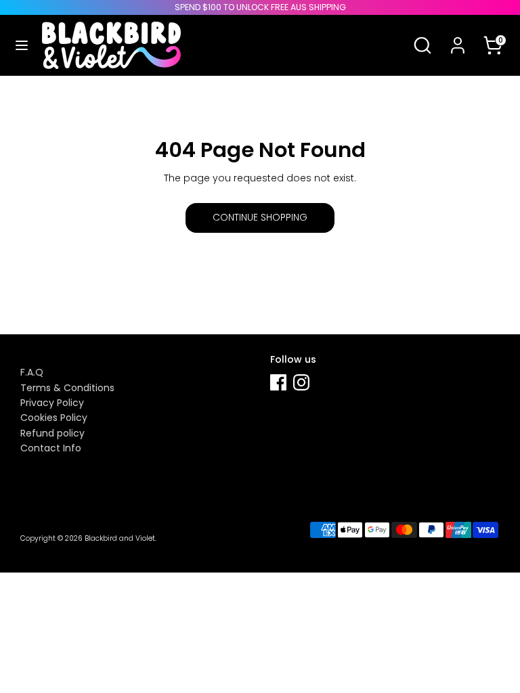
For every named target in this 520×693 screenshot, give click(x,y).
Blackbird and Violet (120, 538)
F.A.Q (31, 372)
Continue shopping (260, 217)
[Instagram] (301, 382)
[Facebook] (278, 382)
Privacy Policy (52, 402)
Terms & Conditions (67, 388)
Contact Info (50, 448)
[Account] (457, 36)
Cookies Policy (53, 417)
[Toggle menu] (21, 45)
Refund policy (52, 433)
